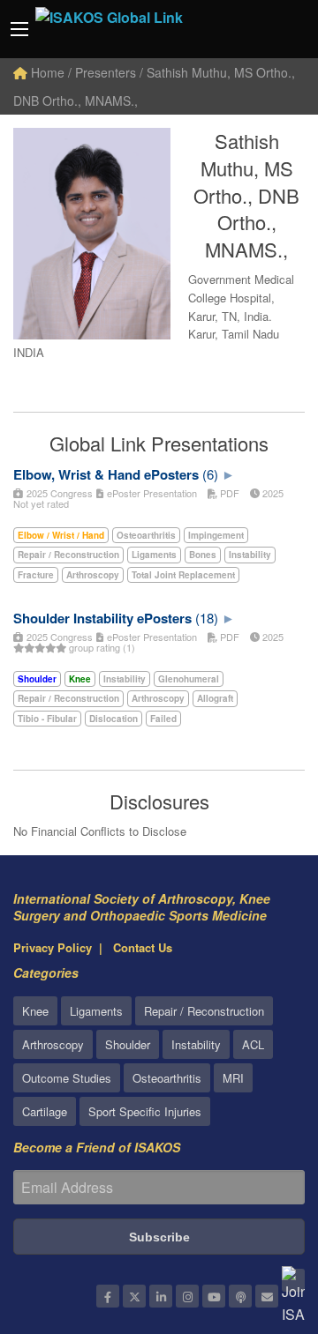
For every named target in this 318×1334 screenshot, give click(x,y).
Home (45, 72)
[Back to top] (260, 1224)
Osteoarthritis (166, 1077)
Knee (35, 1010)
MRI (233, 1077)
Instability (196, 1044)
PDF (228, 493)
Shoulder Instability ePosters (102, 618)
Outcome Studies (66, 1077)
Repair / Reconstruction (204, 1010)
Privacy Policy (52, 947)
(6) (210, 474)
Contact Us (142, 947)
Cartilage (44, 1111)
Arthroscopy (53, 1044)
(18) (206, 617)
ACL (253, 1044)
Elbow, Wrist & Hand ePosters (106, 474)
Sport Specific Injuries (144, 1111)
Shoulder (127, 1044)
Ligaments (96, 1010)
